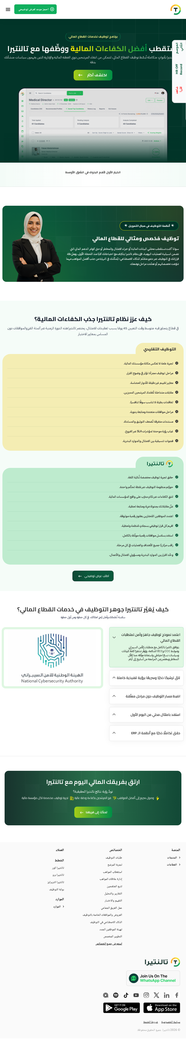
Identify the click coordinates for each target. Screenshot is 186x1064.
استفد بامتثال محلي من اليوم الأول (155, 714)
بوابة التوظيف (56, 890)
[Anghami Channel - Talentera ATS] (105, 995)
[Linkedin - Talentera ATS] (166, 995)
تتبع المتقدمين (114, 887)
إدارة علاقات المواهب (111, 879)
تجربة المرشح (115, 865)
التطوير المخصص (112, 937)
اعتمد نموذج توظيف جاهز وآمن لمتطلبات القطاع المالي (150, 637)
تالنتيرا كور (58, 868)
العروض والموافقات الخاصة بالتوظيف (102, 915)
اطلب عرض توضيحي (96, 576)
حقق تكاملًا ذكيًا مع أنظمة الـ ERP (155, 733)
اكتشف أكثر (97, 75)
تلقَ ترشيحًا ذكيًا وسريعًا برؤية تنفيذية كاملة (148, 678)
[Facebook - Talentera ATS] (176, 995)
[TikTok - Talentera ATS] (126, 995)
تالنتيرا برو (58, 875)
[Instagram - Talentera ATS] (146, 995)
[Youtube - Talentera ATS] (136, 995)
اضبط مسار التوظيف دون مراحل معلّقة (153, 696)
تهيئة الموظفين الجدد (111, 930)
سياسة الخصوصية (170, 1022)
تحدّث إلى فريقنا (96, 812)
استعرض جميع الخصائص (108, 944)
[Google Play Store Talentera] (121, 1007)
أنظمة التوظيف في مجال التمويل (149, 225)
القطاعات (172, 865)
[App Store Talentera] (161, 1007)
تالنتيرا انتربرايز (55, 882)
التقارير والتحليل (113, 894)
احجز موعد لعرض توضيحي (33, 9)
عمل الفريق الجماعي (111, 908)
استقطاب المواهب (112, 872)
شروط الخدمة (150, 1022)
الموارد (57, 907)
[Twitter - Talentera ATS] (156, 995)
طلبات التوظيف (114, 858)
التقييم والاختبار (113, 901)
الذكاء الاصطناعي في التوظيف (106, 922)
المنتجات (172, 858)
